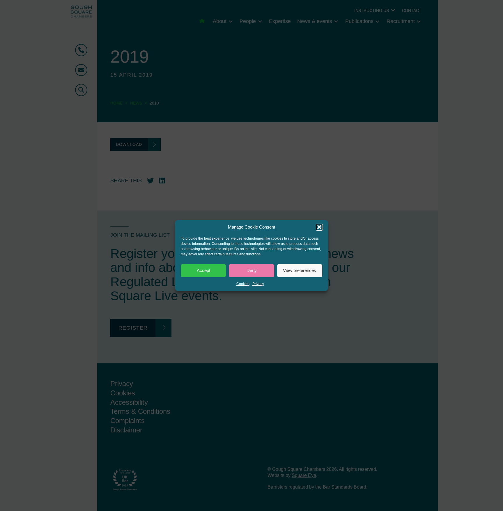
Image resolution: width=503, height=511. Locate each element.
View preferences (299, 270)
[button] (319, 227)
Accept (203, 270)
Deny (252, 270)
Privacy (258, 284)
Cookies (242, 284)
